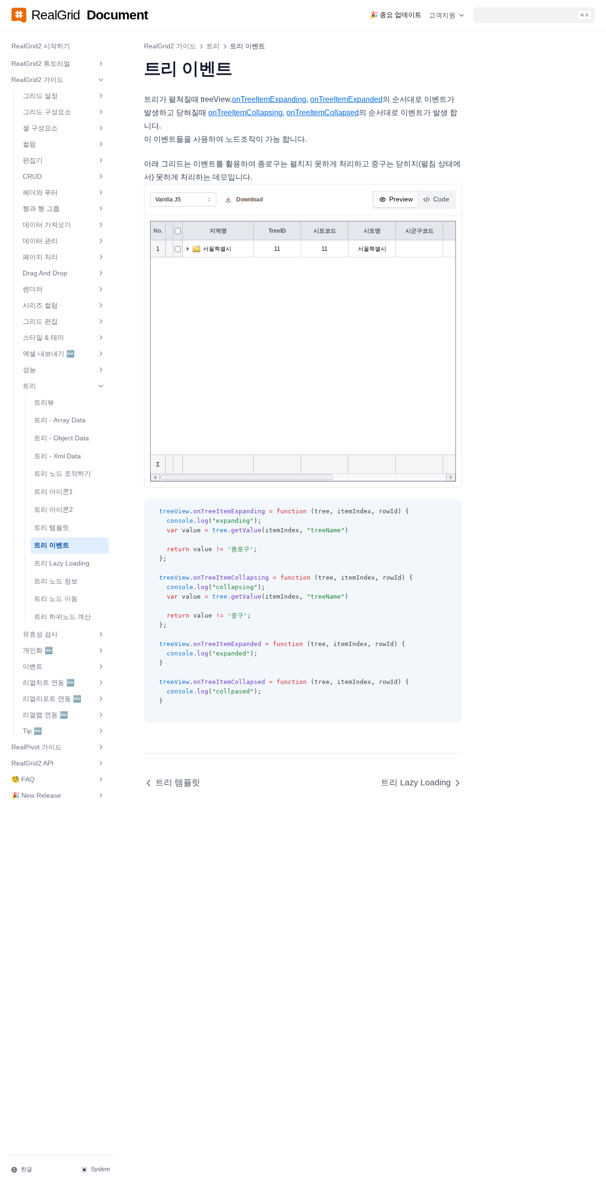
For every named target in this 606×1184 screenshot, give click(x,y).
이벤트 (33, 666)
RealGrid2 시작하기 (40, 46)
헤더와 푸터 (40, 192)
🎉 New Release (36, 795)
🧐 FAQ (23, 779)
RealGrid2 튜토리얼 (40, 63)
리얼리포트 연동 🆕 (52, 698)
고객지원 (442, 15)
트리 (29, 386)
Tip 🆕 (32, 731)
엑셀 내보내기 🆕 (48, 353)
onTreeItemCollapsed (322, 113)
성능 (29, 369)
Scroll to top (507, 53)
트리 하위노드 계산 (62, 616)
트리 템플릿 (51, 527)
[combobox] (183, 199)
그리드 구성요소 (47, 112)
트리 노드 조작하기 (62, 473)
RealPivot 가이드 (36, 747)
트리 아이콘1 (53, 491)
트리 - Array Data (60, 420)
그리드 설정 (40, 96)
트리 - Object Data (61, 438)
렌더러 (33, 289)
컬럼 (29, 144)
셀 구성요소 (40, 128)
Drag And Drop (45, 273)
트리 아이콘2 (53, 509)
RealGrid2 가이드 (37, 79)
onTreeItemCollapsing (245, 113)
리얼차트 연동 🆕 (48, 682)
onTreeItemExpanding (269, 99)
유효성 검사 (40, 634)
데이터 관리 (40, 241)
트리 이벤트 (51, 545)
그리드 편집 (40, 321)
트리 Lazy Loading (61, 563)
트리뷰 (44, 402)
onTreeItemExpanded (346, 99)
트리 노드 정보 (56, 581)
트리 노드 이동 (56, 598)
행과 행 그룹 (41, 208)
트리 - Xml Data (57, 456)
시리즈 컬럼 (40, 305)
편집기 (33, 160)
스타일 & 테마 (43, 337)
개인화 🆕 (38, 650)
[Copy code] (450, 511)
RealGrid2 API (32, 763)
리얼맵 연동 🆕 (45, 715)
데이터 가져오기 (47, 224)
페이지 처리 (40, 257)
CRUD (32, 176)
